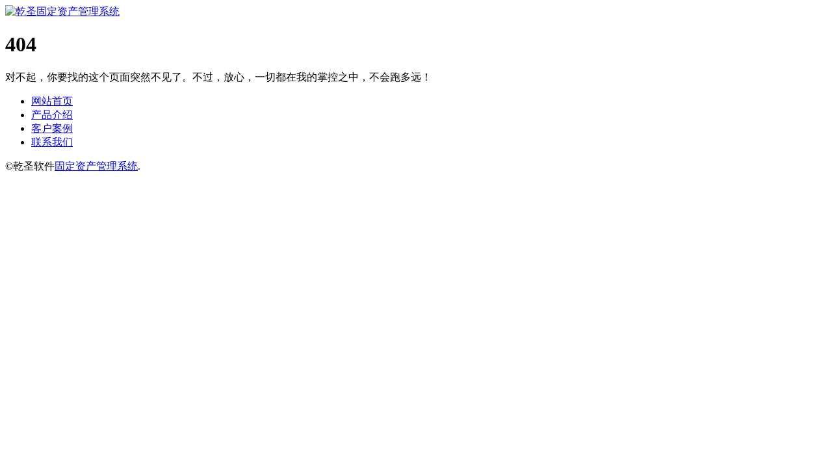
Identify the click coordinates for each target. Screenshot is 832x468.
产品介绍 (52, 114)
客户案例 (52, 128)
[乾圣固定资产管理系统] (62, 11)
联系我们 (52, 142)
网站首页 (52, 101)
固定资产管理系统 (96, 166)
